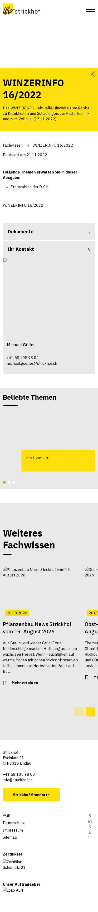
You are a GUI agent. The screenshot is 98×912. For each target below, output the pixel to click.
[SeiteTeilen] (93, 73)
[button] (4, 482)
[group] (49, 441)
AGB (6, 815)
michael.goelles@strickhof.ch (32, 363)
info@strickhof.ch (18, 779)
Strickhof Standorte (31, 794)
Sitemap (10, 837)
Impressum (13, 830)
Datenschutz (14, 822)
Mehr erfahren (25, 682)
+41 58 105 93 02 (23, 357)
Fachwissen (13, 145)
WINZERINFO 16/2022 (53, 145)
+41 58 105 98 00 (19, 774)
